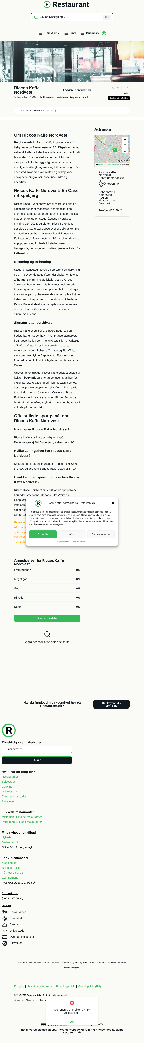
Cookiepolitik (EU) (89, 986)
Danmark (39, 110)
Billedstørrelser (11, 867)
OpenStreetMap (113, 165)
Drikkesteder (47, 97)
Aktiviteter (8, 801)
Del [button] (126, 88)
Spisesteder (20, 97)
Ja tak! (37, 760)
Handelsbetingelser (40, 986)
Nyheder (7, 837)
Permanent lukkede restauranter (22, 822)
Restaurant (70, 4)
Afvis (72, 534)
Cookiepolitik (63, 542)
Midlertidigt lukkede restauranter (22, 817)
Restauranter (10, 776)
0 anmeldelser (83, 90)
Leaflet (100, 165)
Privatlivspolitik (78, 542)
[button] (113, 503)
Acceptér (43, 534)
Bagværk (75, 97)
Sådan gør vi (10, 842)
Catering (7, 786)
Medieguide (9, 862)
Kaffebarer (62, 97)
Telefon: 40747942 (110, 210)
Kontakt (19, 986)
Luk (72, 1021)
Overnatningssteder (14, 796)
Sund (85, 97)
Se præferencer (101, 534)
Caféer (33, 97)
